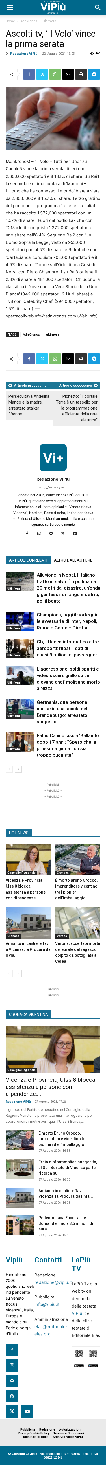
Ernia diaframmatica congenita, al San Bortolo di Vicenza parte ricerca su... (67, 1167)
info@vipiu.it (46, 1304)
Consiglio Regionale (21, 872)
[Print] (81, 74)
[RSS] (12, 1396)
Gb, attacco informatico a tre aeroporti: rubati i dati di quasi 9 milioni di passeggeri (68, 648)
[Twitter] (42, 74)
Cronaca (63, 872)
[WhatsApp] (55, 74)
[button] (10, 7)
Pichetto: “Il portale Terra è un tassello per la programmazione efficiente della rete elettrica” (77, 408)
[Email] (68, 74)
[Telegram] (94, 74)
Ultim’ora (49, 21)
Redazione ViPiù (24, 53)
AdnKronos (31, 334)
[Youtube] (76, 534)
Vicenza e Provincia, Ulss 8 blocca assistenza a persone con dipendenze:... (50, 1086)
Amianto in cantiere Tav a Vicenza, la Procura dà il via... (28, 949)
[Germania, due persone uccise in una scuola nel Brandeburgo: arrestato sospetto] (20, 709)
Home (10, 21)
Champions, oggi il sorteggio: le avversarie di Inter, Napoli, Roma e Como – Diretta (68, 621)
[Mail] (53, 534)
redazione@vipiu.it (53, 1282)
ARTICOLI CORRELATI (28, 560)
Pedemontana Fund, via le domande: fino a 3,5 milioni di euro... (65, 1223)
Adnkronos (28, 21)
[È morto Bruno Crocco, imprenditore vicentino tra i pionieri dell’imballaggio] (77, 859)
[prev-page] (9, 769)
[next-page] (18, 769)
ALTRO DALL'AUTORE (73, 560)
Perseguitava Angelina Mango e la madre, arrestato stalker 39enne (28, 405)
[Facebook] (29, 74)
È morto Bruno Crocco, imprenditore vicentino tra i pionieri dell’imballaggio (63, 1139)
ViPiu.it (79, 1313)
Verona (62, 936)
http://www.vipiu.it (53, 487)
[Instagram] (41, 534)
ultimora (52, 334)
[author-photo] (53, 471)
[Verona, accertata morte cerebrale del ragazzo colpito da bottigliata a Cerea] (77, 922)
